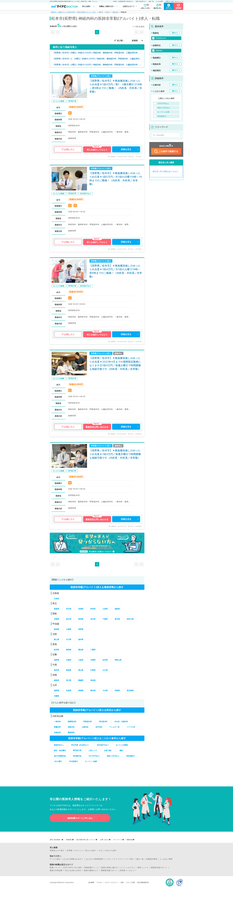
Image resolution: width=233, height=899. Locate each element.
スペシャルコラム (127, 867)
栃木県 (68, 619)
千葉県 (105, 619)
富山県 (56, 639)
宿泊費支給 (77, 756)
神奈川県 (130, 619)
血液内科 (57, 732)
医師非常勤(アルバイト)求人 (86, 12)
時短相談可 (130, 756)
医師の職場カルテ (91, 870)
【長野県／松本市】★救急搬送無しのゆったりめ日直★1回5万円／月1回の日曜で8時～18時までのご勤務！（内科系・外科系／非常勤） (115, 179)
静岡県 (68, 650)
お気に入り (69, 149)
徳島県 (56, 680)
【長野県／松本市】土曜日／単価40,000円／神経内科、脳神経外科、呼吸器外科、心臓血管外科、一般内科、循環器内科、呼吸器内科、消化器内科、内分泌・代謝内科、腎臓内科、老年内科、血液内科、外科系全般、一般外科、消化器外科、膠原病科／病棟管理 (98, 64)
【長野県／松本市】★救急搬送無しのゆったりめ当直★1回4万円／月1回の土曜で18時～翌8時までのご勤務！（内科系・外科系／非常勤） (115, 271)
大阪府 (80, 660)
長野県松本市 (161, 38)
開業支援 (130, 839)
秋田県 (93, 609)
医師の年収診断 (56, 870)
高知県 (93, 680)
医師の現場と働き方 (109, 867)
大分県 (105, 690)
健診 (121, 750)
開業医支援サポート (159, 867)
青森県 (56, 609)
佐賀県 (68, 690)
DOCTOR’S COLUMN (72, 867)
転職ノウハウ (55, 867)
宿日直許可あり (103, 745)
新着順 (135, 40)
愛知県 (80, 650)
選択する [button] (175, 33)
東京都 (117, 619)
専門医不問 (77, 750)
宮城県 (80, 609)
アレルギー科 (114, 727)
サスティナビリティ (111, 882)
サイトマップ (117, 839)
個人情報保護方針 (143, 882)
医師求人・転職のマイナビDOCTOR (63, 12)
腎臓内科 (57, 727)
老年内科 (99, 727)
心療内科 (85, 727)
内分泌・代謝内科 (121, 721)
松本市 (107, 12)
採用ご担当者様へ (55, 839)
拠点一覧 (151, 1)
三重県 (93, 650)
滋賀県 (56, 660)
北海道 (56, 598)
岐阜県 (56, 650)
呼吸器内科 (87, 721)
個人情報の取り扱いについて (85, 839)
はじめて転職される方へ (73, 859)
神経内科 (115, 12)
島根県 (68, 670)
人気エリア (92, 750)
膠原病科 (71, 732)
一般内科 (57, 721)
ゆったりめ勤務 (122, 745)
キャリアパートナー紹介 (124, 859)
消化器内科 (103, 721)
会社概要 (91, 882)
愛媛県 (80, 680)
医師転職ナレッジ (91, 867)
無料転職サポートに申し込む (80, 818)
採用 (122, 882)
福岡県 (56, 690)
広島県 (93, 670)
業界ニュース (142, 867)
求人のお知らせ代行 (73, 870)
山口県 (105, 670)
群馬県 (80, 619)
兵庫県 (93, 660)
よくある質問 (159, 1)
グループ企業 (130, 882)
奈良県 (105, 660)
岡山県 (80, 670)
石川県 (68, 639)
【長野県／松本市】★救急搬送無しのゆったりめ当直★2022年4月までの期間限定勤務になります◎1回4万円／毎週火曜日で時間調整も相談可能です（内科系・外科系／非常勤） (115, 363)
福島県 (117, 609)
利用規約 (69, 839)
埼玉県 (93, 619)
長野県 (101, 12)
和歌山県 (118, 660)
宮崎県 (117, 690)
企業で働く (108, 750)
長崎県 (80, 690)
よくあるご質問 (166, 859)
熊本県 (93, 690)
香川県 (68, 680)
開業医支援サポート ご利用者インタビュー (118, 870)
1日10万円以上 (94, 756)
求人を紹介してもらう (97, 149)
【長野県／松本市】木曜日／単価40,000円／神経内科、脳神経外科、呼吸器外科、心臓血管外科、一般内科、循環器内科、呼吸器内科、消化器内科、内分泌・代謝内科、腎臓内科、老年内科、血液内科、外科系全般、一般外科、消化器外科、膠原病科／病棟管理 (98, 52)
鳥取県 (56, 670)
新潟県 (56, 629)
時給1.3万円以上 (113, 756)
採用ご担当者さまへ (141, 1)
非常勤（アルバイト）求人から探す (81, 850)
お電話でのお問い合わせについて (174, 1)
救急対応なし (59, 745)
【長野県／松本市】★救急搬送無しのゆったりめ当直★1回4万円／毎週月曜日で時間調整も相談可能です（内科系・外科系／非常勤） (115, 454)
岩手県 (68, 609)
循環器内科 (72, 721)
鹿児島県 (130, 690)
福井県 (80, 639)
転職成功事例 (151, 859)
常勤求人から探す (57, 850)
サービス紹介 (55, 859)
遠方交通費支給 (60, 756)
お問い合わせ (104, 839)
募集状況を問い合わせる (97, 427)
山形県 (105, 609)
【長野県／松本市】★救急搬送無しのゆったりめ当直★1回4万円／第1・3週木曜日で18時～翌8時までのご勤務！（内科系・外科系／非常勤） (115, 86)
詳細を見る (126, 149)
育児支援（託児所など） (80, 745)
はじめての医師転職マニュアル (98, 859)
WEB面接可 (73, 761)
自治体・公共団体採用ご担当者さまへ (123, 1)
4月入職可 (58, 761)
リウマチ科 (131, 727)
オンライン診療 (91, 761)
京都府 (68, 660)
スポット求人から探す (108, 850)
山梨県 (68, 629)
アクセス (99, 882)
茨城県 (56, 619)
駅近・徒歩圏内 (60, 750)
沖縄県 (56, 696)
